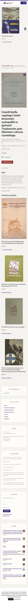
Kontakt (6, 416)
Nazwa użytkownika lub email (9, 497)
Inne (12, 65)
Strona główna (6, 65)
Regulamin (6, 418)
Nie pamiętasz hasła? (7, 514)
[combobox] (14, 393)
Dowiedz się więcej (6, 292)
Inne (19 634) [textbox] (14, 393)
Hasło (4, 504)
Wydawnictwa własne (9, 412)
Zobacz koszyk (6, 515)
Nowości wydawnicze (9, 409)
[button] (25, 75)
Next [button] (25, 29)
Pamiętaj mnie (7, 507)
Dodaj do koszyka (7, 42)
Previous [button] (3, 29)
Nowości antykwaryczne (9, 407)
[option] (14, 25)
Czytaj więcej (17, 599)
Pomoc (5, 414)
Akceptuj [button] (11, 599)
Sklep (5, 405)
